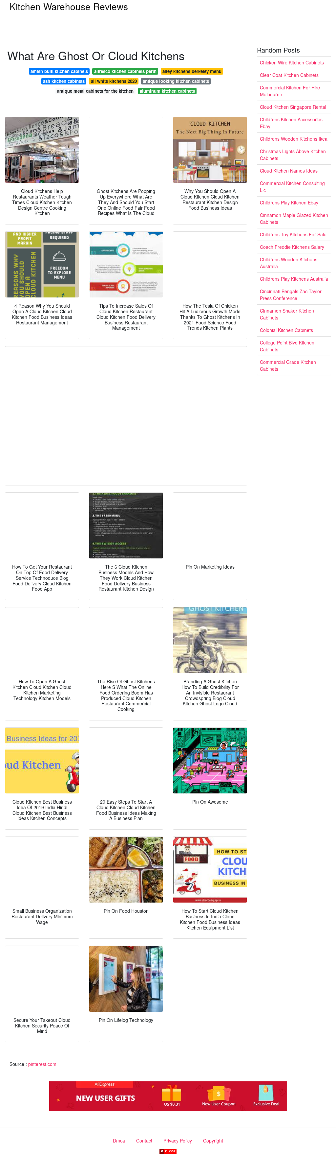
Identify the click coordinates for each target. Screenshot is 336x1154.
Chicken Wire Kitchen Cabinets (292, 62)
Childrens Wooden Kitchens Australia (288, 263)
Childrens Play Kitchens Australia (294, 278)
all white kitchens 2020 (114, 81)
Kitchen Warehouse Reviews (69, 6)
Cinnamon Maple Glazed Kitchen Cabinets (294, 218)
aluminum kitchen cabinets (167, 91)
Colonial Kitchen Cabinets (286, 330)
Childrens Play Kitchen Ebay (289, 202)
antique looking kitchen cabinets (176, 81)
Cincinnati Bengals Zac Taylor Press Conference (291, 294)
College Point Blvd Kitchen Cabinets (287, 346)
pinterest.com (42, 1064)
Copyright (213, 1140)
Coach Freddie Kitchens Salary (292, 247)
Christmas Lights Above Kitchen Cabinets (293, 154)
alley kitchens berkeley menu (191, 71)
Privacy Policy (177, 1140)
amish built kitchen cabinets (59, 71)
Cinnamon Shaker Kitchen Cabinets (287, 314)
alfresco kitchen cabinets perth (125, 71)
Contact (144, 1140)
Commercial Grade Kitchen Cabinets (288, 365)
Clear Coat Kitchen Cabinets (289, 75)
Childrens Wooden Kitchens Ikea (293, 138)
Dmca (119, 1140)
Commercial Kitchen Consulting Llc (292, 186)
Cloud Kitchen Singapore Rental (293, 107)
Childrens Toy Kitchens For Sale (293, 234)
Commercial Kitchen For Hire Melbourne (290, 91)
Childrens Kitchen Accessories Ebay (291, 123)
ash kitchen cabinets (64, 81)
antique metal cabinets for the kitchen (95, 91)
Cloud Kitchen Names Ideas (289, 170)
